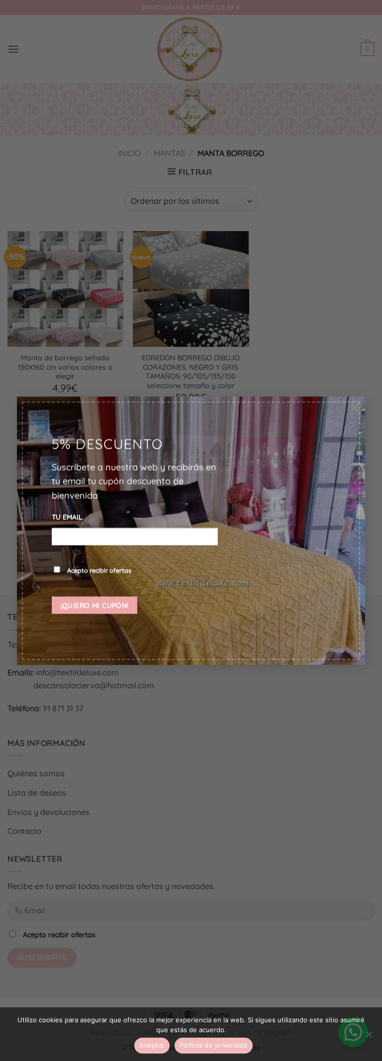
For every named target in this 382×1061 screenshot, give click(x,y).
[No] (369, 1037)
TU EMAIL (70, 516)
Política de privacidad (214, 1045)
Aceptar (152, 1045)
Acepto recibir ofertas (101, 570)
